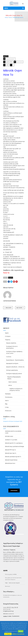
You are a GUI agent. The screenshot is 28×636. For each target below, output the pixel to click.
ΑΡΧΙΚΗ (7, 333)
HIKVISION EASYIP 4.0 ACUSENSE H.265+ (13, 432)
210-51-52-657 (7, 609)
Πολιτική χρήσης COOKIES (11, 574)
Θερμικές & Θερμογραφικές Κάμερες (14, 377)
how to (10, 17)
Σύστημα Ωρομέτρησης (12, 370)
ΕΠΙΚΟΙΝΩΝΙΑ (8, 410)
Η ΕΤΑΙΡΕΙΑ (7, 336)
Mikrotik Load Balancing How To (13, 456)
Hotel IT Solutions (12, 382)
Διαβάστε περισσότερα (18, 634)
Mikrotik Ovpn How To (18, 17)
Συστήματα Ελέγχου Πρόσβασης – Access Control (14, 352)
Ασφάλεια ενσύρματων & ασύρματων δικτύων (16, 389)
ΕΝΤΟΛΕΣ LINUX (9, 436)
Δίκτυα (10, 385)
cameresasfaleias (10, 58)
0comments (19, 61)
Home (6, 17)
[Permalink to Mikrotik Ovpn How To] (14, 41)
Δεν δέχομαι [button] (8, 634)
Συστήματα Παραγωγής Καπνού (14, 373)
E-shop (7, 407)
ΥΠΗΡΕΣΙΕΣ (7, 339)
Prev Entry (9, 307)
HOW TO (7, 400)
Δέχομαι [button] (20, 631)
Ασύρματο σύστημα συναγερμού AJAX (12, 421)
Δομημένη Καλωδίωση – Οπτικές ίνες (15, 366)
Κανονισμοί (7, 586)
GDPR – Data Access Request (12, 583)
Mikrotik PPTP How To (10, 450)
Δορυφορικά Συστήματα (12, 363)
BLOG (6, 404)
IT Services (8, 356)
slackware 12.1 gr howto (11, 439)
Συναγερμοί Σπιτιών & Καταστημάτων (11, 347)
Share (5, 281)
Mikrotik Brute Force (10, 463)
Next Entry (19, 307)
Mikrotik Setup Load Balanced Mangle (14, 446)
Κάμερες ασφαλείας (11, 343)
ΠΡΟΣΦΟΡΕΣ (8, 393)
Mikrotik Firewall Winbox (11, 460)
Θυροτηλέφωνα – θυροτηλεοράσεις (15, 360)
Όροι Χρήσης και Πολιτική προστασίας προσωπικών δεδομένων (13, 578)
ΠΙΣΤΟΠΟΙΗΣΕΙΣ (8, 397)
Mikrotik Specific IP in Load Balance (14, 443)
